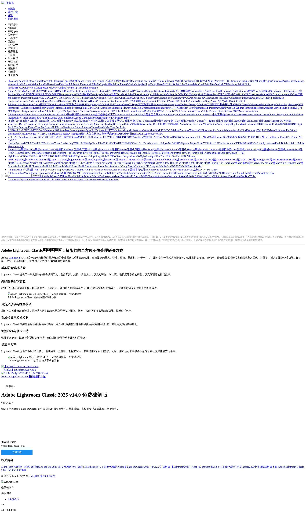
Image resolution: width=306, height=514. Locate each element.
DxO (139, 156)
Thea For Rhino (118, 127)
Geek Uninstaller (145, 120)
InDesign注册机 (134, 152)
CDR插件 (180, 120)
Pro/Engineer (98, 130)
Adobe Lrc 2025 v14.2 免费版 (56, 466)
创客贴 (109, 84)
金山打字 (173, 107)
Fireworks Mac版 (228, 163)
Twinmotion (188, 137)
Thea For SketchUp (45, 127)
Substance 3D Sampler (166, 94)
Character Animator (157, 176)
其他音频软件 (71, 173)
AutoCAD (13, 91)
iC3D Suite (80, 101)
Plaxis (266, 137)
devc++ (156, 143)
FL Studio (84, 173)
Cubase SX (58, 173)
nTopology (147, 133)
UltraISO (92, 107)
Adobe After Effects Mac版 (132, 159)
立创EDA (198, 169)
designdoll (149, 94)
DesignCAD (257, 97)
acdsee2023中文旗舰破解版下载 (260, 466)
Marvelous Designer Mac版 (289, 163)
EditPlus (182, 107)
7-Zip (22, 107)
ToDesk (58, 107)
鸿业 (146, 137)
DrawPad (56, 87)
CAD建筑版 (54, 94)
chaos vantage (146, 124)
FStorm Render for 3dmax (68, 127)
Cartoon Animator (176, 176)
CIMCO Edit (168, 130)
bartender (116, 169)
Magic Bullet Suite (287, 114)
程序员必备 (246, 143)
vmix (84, 114)
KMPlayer (238, 114)
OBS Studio (61, 114)
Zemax (115, 133)
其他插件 (159, 120)
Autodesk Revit (26, 137)
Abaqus (126, 130)
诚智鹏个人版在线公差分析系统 (94, 133)
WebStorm (257, 143)
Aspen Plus (284, 130)
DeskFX (200, 173)
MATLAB (28, 143)
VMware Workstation (247, 111)
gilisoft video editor (25, 117)
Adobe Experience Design (90, 81)
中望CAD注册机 (235, 149)
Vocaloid (123, 173)
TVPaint (64, 176)
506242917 (13, 499)
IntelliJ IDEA (40, 143)
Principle (215, 163)
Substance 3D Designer (284, 91)
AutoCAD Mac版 (60, 159)
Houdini (72, 176)
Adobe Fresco (120, 84)
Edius (140, 114)
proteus (82, 130)
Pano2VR (218, 94)
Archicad (138, 137)
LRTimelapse (183, 114)
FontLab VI (221, 84)
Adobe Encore (197, 114)
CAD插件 (56, 120)
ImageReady (141, 84)
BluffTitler (250, 176)
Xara (83, 87)
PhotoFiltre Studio (169, 156)
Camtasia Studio (123, 114)
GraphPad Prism (91, 169)
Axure (11, 179)
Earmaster (142, 173)
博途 (56, 130)
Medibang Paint (235, 84)
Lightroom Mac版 (78, 159)
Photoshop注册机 (72, 149)
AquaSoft (125, 117)
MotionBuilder (99, 176)
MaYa (61, 91)
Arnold (183, 124)
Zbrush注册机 (149, 152)
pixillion (156, 156)
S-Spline (131, 84)
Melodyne (114, 173)
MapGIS (231, 107)
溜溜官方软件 (137, 169)
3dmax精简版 (248, 91)
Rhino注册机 (100, 152)
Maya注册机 (193, 149)
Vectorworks (257, 94)
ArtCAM (242, 130)
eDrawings (94, 94)
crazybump (223, 124)
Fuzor (160, 137)
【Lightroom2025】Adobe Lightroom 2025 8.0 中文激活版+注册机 (206, 466)
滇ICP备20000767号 (44, 476)
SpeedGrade (23, 87)
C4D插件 (124, 120)
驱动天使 (222, 107)
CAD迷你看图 (52, 156)
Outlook (279, 104)
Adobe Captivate (80, 111)
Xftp (260, 107)
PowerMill (156, 130)
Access (50, 143)
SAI (106, 81)
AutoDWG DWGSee (200, 101)
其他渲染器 (283, 124)
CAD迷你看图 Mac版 (151, 163)
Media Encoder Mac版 (284, 159)
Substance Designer (20, 97)
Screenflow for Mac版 (264, 163)
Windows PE (107, 111)
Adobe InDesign (55, 81)
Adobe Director (84, 176)
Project (90, 104)
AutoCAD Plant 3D (178, 101)
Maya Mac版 (111, 159)
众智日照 (245, 137)
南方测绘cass (70, 137)
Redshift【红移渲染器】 (166, 124)
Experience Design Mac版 (125, 163)
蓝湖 (156, 111)
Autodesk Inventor (68, 130)
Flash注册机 (163, 152)
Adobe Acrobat (15, 104)
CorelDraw (41, 81)
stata (171, 104)
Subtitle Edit (55, 117)
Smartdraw (39, 111)
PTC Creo (38, 130)
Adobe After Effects (34, 114)
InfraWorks (146, 101)
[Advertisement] (153, 206)
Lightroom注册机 (116, 152)
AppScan (29, 111)
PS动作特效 (284, 120)
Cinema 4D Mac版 (206, 159)
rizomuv (195, 91)
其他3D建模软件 (181, 91)
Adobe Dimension (135, 94)
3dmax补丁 (203, 120)
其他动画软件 (44, 176)
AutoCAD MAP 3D (221, 101)
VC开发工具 (210, 143)
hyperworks (269, 143)
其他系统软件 (145, 104)
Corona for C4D (253, 124)
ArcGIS (38, 137)
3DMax (22, 91)
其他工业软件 (196, 130)
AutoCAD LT (238, 101)
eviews (234, 130)
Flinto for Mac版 (40, 166)
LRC (174, 173)
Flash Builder (282, 143)
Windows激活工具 (71, 120)
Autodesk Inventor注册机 (213, 149)
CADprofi (91, 101)
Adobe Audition (16, 173)
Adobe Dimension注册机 (217, 152)
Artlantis (86, 127)
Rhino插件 (214, 120)
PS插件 (12, 120)
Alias (115, 97)
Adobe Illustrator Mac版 (38, 159)
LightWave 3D (67, 101)
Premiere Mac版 (170, 159)
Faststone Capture (74, 169)
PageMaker (288, 81)
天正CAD (13, 137)
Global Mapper (57, 169)
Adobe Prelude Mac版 (60, 166)
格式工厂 (110, 114)
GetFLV (39, 117)
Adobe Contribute (68, 179)
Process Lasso (32, 107)
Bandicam (49, 114)
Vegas (174, 114)
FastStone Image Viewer (124, 156)
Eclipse (164, 143)
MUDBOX (46, 97)
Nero (41, 173)
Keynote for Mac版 (102, 163)
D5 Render (118, 124)
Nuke (134, 114)
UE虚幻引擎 (125, 143)
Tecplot (261, 130)
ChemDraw (188, 81)
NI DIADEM (210, 169)
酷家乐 (81, 137)
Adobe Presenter (210, 111)
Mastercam (48, 130)
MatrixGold (228, 97)
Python (19, 143)
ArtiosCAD (245, 94)
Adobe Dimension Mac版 (176, 163)
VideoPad (273, 114)
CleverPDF (247, 104)
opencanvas (46, 87)
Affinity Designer (263, 81)
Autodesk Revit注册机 (51, 149)
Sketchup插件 (23, 120)
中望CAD (58, 137)
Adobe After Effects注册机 (44, 152)
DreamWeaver (21, 179)
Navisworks (97, 137)
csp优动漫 (176, 81)
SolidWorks (13, 130)
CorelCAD (153, 81)
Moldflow (158, 133)
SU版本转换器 (111, 120)
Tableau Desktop (188, 104)
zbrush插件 (191, 120)
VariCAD (186, 97)
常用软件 (19, 466)
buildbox (293, 143)
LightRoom (13, 156)
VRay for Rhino (195, 124)
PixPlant (237, 91)
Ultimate (176, 97)
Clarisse (94, 127)
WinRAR (105, 104)
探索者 (231, 137)
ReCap (109, 97)
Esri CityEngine (98, 97)
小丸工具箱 (218, 114)
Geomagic (252, 130)
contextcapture (68, 94)
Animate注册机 (178, 152)
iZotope (48, 173)
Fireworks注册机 (195, 152)
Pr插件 (133, 120)
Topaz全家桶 (70, 81)
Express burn (230, 173)
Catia (30, 130)
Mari (236, 94)
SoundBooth (243, 173)
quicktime (94, 173)
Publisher (253, 107)
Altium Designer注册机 (257, 149)
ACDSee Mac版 (84, 163)
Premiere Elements (111, 117)
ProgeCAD (286, 137)
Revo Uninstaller (144, 107)
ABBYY (237, 104)
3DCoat (294, 94)
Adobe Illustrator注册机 (174, 149)
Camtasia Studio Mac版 (20, 166)
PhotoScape (92, 87)
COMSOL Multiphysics (190, 94)
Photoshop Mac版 (17, 159)
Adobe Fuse (270, 97)
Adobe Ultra (80, 117)
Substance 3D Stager (142, 97)
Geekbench (196, 111)
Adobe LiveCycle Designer (58, 111)
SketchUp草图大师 (36, 91)
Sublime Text (242, 107)
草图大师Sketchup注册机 (148, 149)
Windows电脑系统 (207, 104)
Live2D (56, 176)
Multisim (117, 130)
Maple (193, 143)
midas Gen (221, 137)
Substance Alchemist (28, 101)
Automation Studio (213, 130)
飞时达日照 (256, 137)
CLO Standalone (232, 81)
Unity (70, 143)
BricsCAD (54, 101)
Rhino (67, 91)
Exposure (85, 84)
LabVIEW (112, 143)
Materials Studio (61, 133)
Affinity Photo (155, 84)
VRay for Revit (269, 124)
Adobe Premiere (16, 114)
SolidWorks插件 (255, 120)
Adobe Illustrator (26, 81)
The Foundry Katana (24, 127)
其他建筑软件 (126, 137)
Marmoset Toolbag (103, 124)
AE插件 (34, 120)
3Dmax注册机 (127, 149)
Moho (189, 176)
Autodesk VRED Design (40, 133)
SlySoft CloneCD (184, 169)
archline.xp (274, 137)
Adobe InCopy (97, 84)
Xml (31, 476)
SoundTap (182, 173)
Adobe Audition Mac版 (228, 159)
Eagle (78, 156)
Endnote (118, 104)
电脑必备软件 (224, 104)
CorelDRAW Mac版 (176, 166)
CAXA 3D (42, 94)
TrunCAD (137, 133)
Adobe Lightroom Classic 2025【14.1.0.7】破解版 (143, 466)
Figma (84, 107)
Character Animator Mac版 (98, 166)
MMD (144, 176)
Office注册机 (33, 149)
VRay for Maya (237, 124)
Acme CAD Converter (221, 91)
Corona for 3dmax (56, 124)
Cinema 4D (52, 91)
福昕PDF (45, 104)
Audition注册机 (66, 152)
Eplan (88, 130)
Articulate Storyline (273, 107)
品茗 (237, 137)
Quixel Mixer (124, 97)
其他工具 (98, 120)
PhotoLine (34, 87)
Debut (46, 117)
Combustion (68, 117)
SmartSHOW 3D (227, 111)
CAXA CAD (127, 91)
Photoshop (13, 81)
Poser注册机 (237, 152)
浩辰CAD (47, 137)
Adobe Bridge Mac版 (200, 163)
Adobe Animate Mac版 (48, 163)
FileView (101, 107)
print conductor (160, 107)
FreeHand (64, 84)
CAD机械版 (82, 94)
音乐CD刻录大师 (214, 173)
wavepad (191, 173)
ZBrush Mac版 (68, 163)
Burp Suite (111, 107)
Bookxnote (95, 111)
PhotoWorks (53, 84)
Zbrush (73, 91)
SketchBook (129, 81)
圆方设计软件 (170, 84)
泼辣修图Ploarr (187, 156)
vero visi (218, 97)
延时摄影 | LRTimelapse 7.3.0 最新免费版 (94, 466)
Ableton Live (267, 173)
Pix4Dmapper (182, 130)
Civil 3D (114, 137)
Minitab (66, 107)
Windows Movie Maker (256, 114)
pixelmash (147, 156)
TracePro (274, 130)
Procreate (219, 81)
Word (63, 104)
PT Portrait (74, 84)
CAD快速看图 (67, 156)
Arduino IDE (233, 143)
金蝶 (195, 107)
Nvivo (190, 107)
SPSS (84, 104)
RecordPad (255, 173)
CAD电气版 (30, 94)
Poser (155, 97)
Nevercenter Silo (105, 101)
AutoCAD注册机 (17, 149)
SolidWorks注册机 (110, 149)
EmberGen (239, 176)
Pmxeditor (35, 97)
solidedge (19, 94)
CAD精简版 (113, 91)
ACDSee (24, 156)
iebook (55, 179)
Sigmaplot (277, 81)
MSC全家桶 (125, 133)
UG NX (23, 130)
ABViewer (207, 94)
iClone (230, 176)
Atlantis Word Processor (178, 111)
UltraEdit (102, 143)
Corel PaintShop (206, 84)
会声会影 (100, 114)
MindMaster (210, 107)
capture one (141, 81)
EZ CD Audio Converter (159, 173)
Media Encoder (31, 173)
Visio (52, 104)
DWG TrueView (60, 97)
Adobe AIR (18, 146)
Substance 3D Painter (96, 91)
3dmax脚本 (87, 120)
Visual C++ (137, 143)
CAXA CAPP (76, 97)
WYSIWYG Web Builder (105, 179)
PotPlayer (44, 169)
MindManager (268, 104)
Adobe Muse (45, 179)
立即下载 (16, 452)
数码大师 (149, 111)
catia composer (282, 94)
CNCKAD (228, 94)
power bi (19, 111)
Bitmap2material (242, 97)
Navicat (11, 143)
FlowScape (119, 101)
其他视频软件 (74, 114)
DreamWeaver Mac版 (26, 163)
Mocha (208, 114)
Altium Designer (16, 169)
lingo (147, 169)
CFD (267, 130)
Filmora (91, 114)
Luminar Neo (247, 81)
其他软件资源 (32, 466)
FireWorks (34, 179)
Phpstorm (185, 143)
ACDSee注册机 (21, 152)
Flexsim (23, 133)
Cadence (146, 130)
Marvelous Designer (144, 91)
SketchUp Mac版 (96, 159)
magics (258, 91)
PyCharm (93, 143)
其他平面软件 (115, 81)
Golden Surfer (165, 97)
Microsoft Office (31, 104)
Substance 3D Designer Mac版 (150, 166)
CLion (200, 143)
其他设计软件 (32, 169)
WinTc (162, 111)
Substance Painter (163, 91)
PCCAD (153, 137)
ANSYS (109, 130)
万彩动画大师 (199, 176)
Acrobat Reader (161, 104)
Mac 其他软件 (245, 163)
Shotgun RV (164, 114)
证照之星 (107, 156)
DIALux (125, 169)
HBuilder (221, 143)
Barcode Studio (158, 169)
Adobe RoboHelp (123, 111)
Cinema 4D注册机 (83, 152)
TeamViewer (123, 107)
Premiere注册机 (277, 149)
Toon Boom (121, 176)
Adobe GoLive (84, 179)
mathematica (105, 169)
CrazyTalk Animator (217, 176)
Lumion (70, 124)
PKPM (106, 137)
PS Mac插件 (226, 120)
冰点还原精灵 (46, 107)
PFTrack (229, 114)
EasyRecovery (291, 104)
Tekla (88, 137)
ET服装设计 (200, 81)
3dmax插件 (45, 120)
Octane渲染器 (131, 124)
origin (97, 104)
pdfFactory (75, 107)
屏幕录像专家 (150, 114)
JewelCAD (269, 94)
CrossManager (270, 120)
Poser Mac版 (78, 166)
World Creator (134, 176)
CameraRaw (165, 81)
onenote (257, 104)
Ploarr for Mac (194, 166)
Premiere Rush (94, 117)
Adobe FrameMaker (188, 84)
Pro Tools (104, 173)
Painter (210, 81)
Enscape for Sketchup (36, 124)
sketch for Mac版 (188, 159)
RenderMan (104, 127)
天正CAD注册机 (91, 149)
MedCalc (170, 169)
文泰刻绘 (267, 91)
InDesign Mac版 (264, 159)
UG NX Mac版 (248, 159)
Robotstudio (136, 130)
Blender (81, 91)
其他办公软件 (74, 104)
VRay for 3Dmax (16, 124)
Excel (58, 104)
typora (177, 104)
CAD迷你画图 (108, 94)
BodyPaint (204, 91)
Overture (132, 173)
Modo (87, 97)
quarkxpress (138, 111)
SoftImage (44, 101)
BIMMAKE (210, 137)
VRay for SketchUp (84, 124)
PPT (112, 104)
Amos (133, 107)
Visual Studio (61, 143)
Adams (227, 130)
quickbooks (288, 107)
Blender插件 (240, 120)
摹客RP (65, 87)
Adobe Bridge (88, 156)
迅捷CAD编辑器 (172, 137)
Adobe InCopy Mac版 (123, 166)
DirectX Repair (130, 104)
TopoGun (121, 94)
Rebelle (43, 84)
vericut (72, 133)
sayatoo (111, 176)
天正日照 (199, 137)
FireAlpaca (75, 87)
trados (201, 107)
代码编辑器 (174, 143)
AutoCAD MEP (160, 101)
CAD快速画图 (133, 101)
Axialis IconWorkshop (27, 84)
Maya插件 (169, 120)
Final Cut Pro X (154, 159)
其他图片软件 (36, 156)
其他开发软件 (81, 143)
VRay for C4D (210, 124)
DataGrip (148, 143)
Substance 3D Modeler (202, 97)
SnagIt (98, 156)
